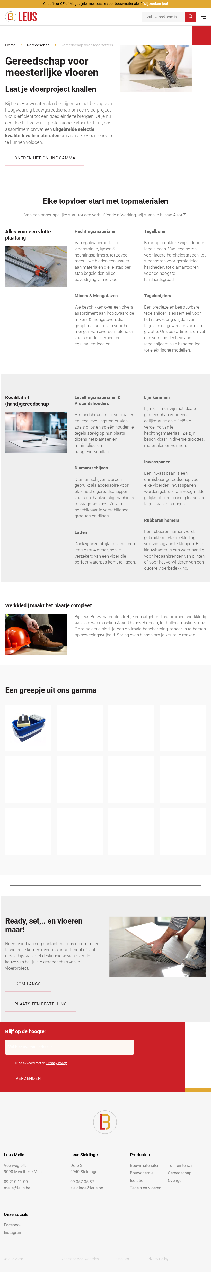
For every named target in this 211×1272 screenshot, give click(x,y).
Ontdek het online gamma (44, 158)
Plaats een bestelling (40, 1004)
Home (10, 45)
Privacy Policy (56, 1063)
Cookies (122, 1259)
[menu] (203, 16)
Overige (174, 1180)
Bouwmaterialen (145, 1165)
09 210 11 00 (16, 1181)
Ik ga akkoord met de (41, 1063)
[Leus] (21, 16)
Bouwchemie (141, 1173)
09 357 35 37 (82, 1181)
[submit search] (190, 17)
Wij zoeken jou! (155, 4)
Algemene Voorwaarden (79, 1259)
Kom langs (28, 983)
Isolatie (136, 1180)
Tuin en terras (180, 1165)
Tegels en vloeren (145, 1187)
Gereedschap (38, 45)
